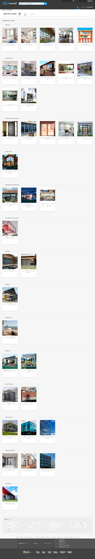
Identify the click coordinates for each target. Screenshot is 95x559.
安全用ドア (37, 525)
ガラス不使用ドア (17, 525)
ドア (8, 523)
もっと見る (8, 530)
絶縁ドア (30, 528)
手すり (60, 523)
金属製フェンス (84, 525)
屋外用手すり (74, 523)
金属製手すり (81, 523)
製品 (78, 7)
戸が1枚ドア (9, 528)
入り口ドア (37, 523)
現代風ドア (9, 525)
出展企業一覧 (61, 539)
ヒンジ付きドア (14, 523)
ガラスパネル (52, 528)
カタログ (83, 7)
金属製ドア (31, 523)
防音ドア (73, 525)
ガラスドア (31, 525)
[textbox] (31, 3)
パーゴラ (57, 525)
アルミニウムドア (53, 523)
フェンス (52, 525)
